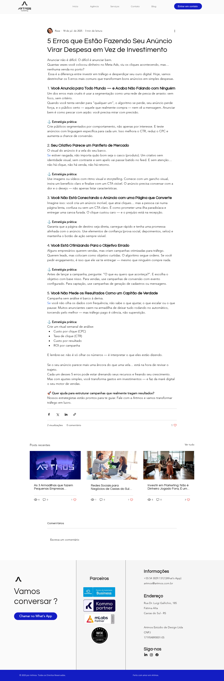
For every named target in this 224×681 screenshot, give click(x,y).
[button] (118, 6)
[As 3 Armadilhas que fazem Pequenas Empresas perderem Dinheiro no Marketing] (55, 465)
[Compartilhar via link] (74, 414)
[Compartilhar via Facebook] (49, 414)
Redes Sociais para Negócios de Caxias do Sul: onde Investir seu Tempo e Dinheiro (110, 487)
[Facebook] (157, 655)
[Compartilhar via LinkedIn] (66, 414)
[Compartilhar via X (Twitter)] (57, 414)
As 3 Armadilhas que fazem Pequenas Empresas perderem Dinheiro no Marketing (53, 487)
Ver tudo (189, 444)
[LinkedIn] (146, 655)
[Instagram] (151, 655)
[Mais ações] (175, 31)
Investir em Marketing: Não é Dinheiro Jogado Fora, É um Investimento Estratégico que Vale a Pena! (168, 487)
